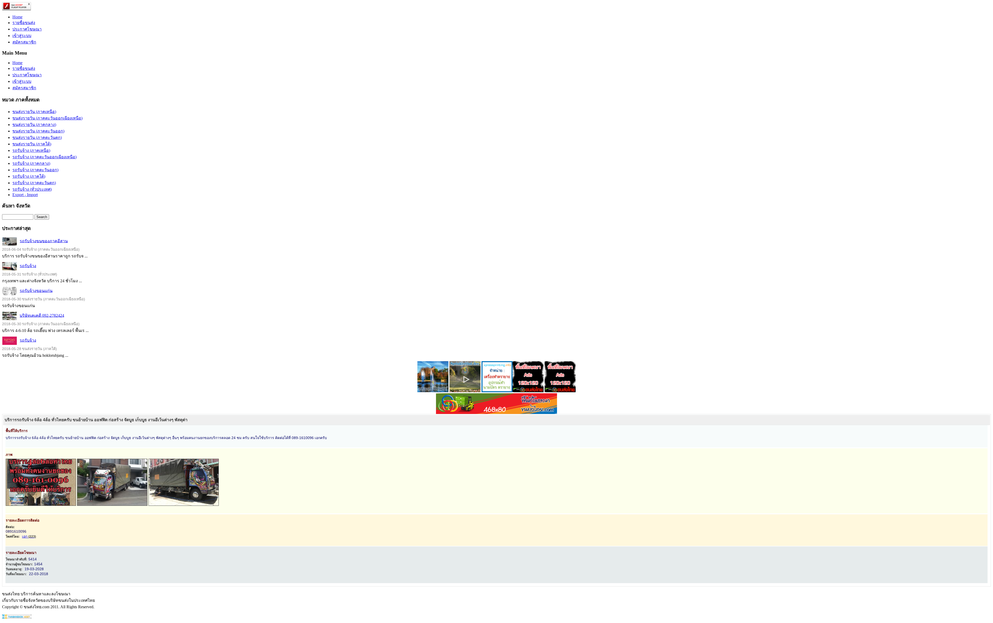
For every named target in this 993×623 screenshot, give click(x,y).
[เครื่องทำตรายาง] (497, 391)
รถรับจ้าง (28, 265)
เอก (29, 536)
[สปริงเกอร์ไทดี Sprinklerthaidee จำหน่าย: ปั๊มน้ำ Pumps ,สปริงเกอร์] (464, 391)
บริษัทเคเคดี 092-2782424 (42, 315)
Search (41, 217)
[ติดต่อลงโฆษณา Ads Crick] (528, 391)
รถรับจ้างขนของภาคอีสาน (44, 241)
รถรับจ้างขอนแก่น (36, 290)
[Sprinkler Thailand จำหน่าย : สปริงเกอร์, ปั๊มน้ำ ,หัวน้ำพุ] (432, 391)
